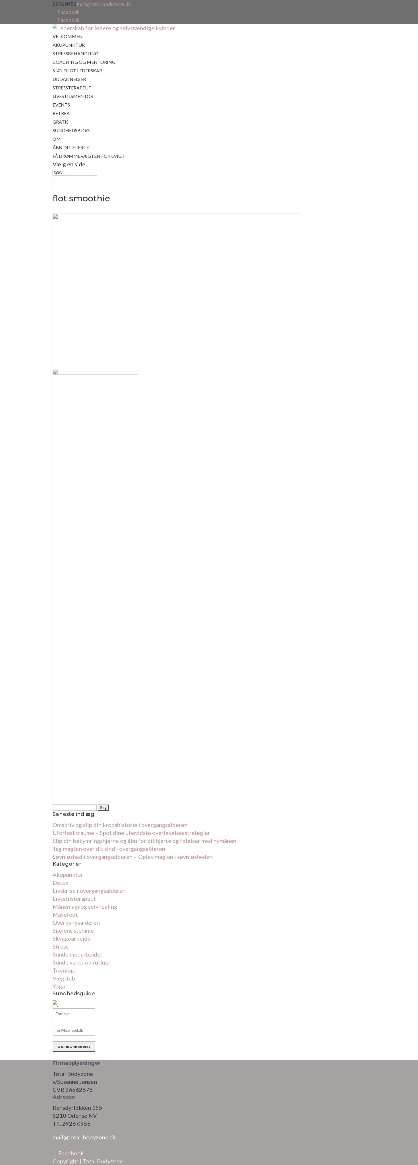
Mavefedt (65, 914)
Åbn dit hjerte (71, 147)
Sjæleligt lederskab (77, 70)
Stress (61, 946)
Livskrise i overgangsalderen (89, 890)
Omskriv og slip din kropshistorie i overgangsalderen (120, 824)
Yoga (59, 986)
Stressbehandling (75, 53)
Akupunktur (69, 45)
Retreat (63, 113)
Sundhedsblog (71, 130)
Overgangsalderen (76, 922)
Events (61, 104)
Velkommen (68, 36)
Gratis (61, 121)
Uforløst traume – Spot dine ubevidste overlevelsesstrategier (131, 832)
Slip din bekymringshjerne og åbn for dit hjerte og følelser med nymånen (144, 840)
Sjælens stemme (73, 930)
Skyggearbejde (72, 938)
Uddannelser (69, 79)
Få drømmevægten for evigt (89, 156)
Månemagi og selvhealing (85, 906)
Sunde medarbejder (78, 954)
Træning (63, 970)
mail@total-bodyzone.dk (84, 1137)
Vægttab (64, 978)
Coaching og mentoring (84, 62)
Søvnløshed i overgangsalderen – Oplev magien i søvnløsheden (133, 856)
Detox (60, 882)
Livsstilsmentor (73, 96)
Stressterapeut (72, 87)
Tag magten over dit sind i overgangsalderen (109, 848)
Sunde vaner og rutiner (82, 962)
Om (57, 139)
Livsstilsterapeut (74, 898)
